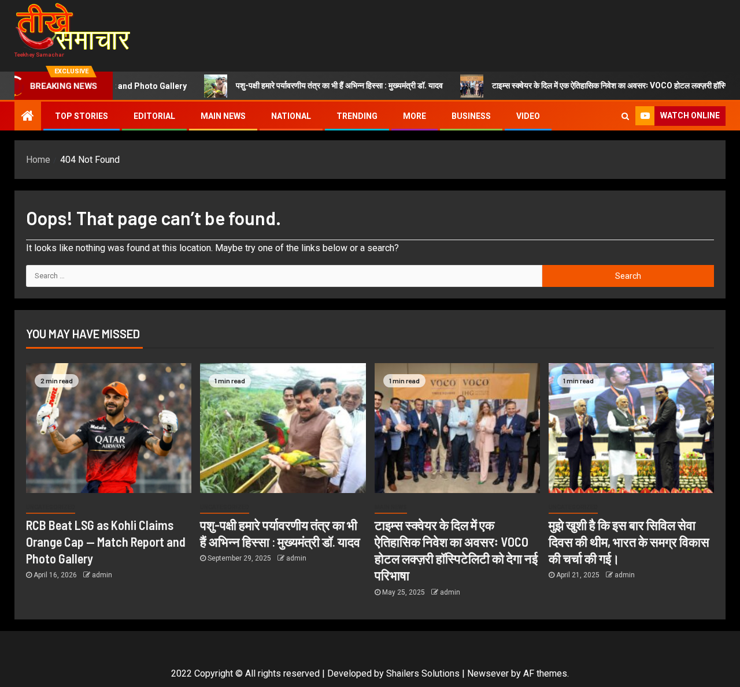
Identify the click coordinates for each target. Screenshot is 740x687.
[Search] (625, 116)
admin (102, 575)
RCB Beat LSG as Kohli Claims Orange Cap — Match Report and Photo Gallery (106, 541)
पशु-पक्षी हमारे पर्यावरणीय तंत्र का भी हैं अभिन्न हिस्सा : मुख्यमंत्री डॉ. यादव (314, 85)
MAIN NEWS (223, 116)
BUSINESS (471, 116)
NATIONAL (291, 116)
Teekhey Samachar (39, 54)
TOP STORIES (81, 116)
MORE (414, 116)
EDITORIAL (154, 116)
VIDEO (528, 116)
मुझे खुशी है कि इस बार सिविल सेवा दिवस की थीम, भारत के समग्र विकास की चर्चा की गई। (629, 541)
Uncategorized (50, 507)
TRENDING (357, 116)
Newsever (488, 673)
